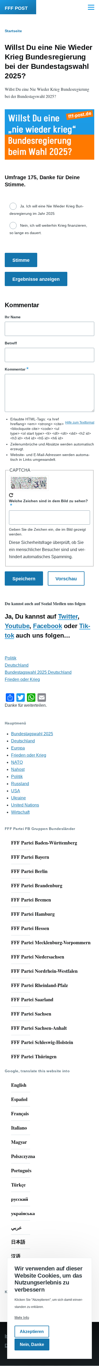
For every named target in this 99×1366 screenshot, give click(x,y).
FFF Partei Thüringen (33, 1056)
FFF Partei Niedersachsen (37, 956)
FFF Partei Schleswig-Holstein (42, 1042)
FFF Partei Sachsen (31, 1013)
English (18, 1085)
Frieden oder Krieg (22, 679)
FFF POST (16, 8)
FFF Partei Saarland (32, 999)
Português (21, 1170)
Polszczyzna (23, 1156)
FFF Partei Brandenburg (36, 885)
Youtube (17, 625)
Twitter (68, 616)
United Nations (25, 805)
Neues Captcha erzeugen (11, 495)
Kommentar (15, 369)
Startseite (13, 31)
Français (20, 1113)
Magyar (19, 1142)
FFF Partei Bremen (31, 899)
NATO (17, 762)
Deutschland (17, 665)
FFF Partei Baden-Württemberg (44, 842)
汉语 (16, 1256)
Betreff (11, 343)
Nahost (18, 769)
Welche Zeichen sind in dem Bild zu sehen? (48, 501)
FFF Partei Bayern (30, 856)
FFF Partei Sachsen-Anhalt (39, 1027)
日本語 (18, 1241)
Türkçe (18, 1184)
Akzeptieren (32, 1331)
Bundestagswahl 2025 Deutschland (38, 672)
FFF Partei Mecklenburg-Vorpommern (51, 942)
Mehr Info (22, 1318)
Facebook (47, 625)
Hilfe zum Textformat (79, 422)
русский (19, 1199)
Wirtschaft (20, 812)
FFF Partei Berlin (29, 871)
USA (15, 791)
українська (23, 1213)
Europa (18, 748)
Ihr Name (13, 317)
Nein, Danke (32, 1344)
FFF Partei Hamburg (33, 913)
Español (19, 1099)
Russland (20, 783)
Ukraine (18, 798)
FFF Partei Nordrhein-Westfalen (44, 970)
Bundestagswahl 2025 (32, 734)
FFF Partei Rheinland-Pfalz (39, 985)
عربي (16, 1227)
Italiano (19, 1127)
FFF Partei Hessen (30, 928)
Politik (10, 658)
